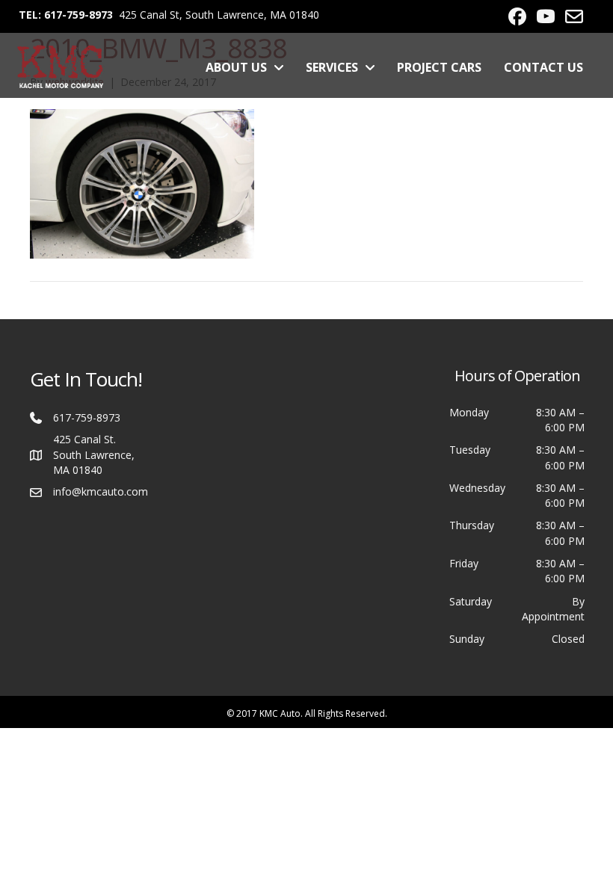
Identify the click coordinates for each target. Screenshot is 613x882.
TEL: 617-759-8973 (66, 14)
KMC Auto (280, 713)
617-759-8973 (86, 417)
